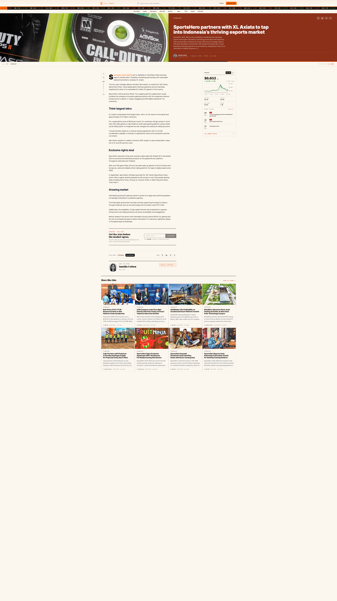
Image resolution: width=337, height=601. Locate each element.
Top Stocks (153, 11)
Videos (193, 11)
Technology (121, 255)
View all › (231, 109)
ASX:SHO (131, 255)
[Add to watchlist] (233, 72)
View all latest (228, 280)
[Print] (103, 77)
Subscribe (170, 235)
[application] (219, 89)
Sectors (170, 11)
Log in (221, 3)
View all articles (167, 265)
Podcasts (200, 11)
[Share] (103, 74)
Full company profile (210, 133)
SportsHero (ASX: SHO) (122, 75)
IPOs (186, 11)
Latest (145, 11)
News (7, 64)
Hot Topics (137, 11)
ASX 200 (162, 11)
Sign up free (231, 3)
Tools (178, 11)
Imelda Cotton (182, 55)
